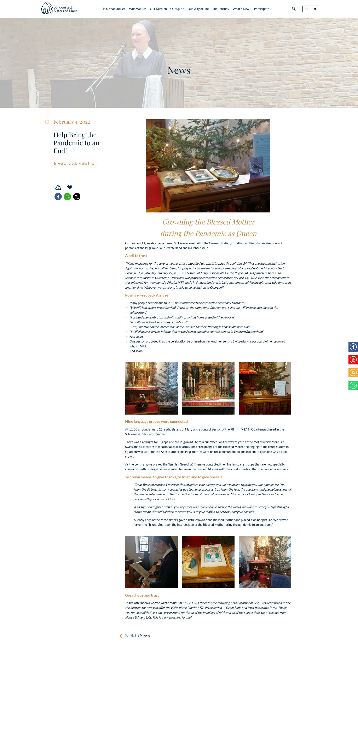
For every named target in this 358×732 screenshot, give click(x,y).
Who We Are (137, 9)
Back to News (137, 635)
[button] (58, 196)
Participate (261, 9)
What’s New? (241, 9)
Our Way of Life (198, 9)
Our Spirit (177, 9)
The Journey (220, 9)
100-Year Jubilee (114, 9)
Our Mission (158, 9)
